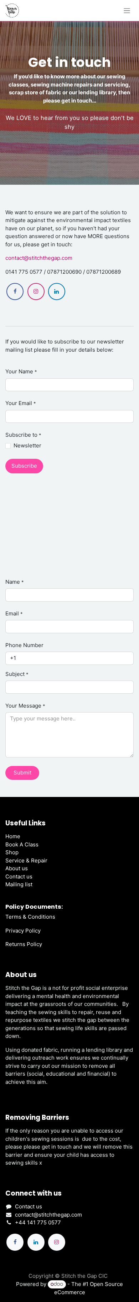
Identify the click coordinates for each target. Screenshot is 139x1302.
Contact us (18, 876)
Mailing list (18, 884)
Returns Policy (23, 944)
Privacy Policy (23, 930)
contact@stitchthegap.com (38, 257)
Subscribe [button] (24, 465)
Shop (12, 852)
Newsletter (27, 445)
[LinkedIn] (56, 291)
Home (12, 836)
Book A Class (21, 844)
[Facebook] (15, 291)
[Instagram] (36, 291)
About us (16, 868)
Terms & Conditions (30, 916)
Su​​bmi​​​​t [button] (22, 772)
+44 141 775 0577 (38, 1222)
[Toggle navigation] (127, 10)
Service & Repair (26, 860)
